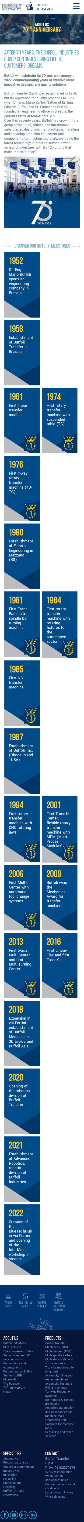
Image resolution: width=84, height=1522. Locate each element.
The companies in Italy (18, 1351)
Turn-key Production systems (58, 1393)
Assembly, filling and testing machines (59, 1377)
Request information (58, 1472)
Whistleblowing (55, 1496)
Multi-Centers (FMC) (59, 1351)
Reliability (9, 1479)
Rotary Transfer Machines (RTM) (56, 1345)
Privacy (68, 1492)
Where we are (54, 1476)
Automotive (10, 1458)
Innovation (10, 1474)
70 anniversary (14, 1387)
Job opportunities (56, 1480)
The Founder (11, 1383)
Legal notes (53, 1492)
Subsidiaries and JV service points (16, 1357)
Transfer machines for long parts (60, 1369)
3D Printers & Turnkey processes (59, 1402)
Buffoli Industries (14, 1343)
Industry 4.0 (11, 1470)
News (7, 1391)
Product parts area (15, 1462)
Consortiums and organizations (14, 1365)
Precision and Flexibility (12, 1485)
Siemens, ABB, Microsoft (12, 1377)
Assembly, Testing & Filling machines (58, 1385)
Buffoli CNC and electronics (13, 1493)
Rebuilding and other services (59, 1434)
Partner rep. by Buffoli (17, 1371)
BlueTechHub (12, 1347)
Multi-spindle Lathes (58, 1355)
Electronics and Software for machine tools (59, 1424)
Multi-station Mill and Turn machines (59, 1361)
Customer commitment (18, 1466)
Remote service (42, 1304)
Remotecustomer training (59, 1306)
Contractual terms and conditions (60, 1486)
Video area (8, 1304)
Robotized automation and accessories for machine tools (59, 1411)
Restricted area (25, 1304)
